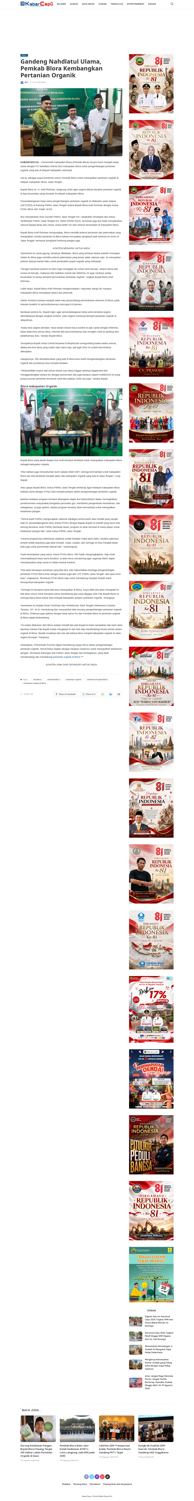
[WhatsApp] (102, 694)
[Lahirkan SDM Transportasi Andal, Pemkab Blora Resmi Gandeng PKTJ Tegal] (116, 1428)
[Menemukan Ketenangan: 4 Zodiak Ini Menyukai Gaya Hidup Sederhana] (135, 1350)
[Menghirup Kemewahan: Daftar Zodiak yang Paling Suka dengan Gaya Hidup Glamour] (135, 1365)
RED (26, 82)
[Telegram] (118, 694)
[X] (91, 1476)
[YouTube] (102, 1476)
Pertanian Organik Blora (98, 679)
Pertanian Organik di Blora (35, 683)
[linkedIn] (110, 694)
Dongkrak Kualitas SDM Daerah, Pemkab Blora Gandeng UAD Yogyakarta (153, 1449)
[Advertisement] (97, 27)
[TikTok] (107, 1476)
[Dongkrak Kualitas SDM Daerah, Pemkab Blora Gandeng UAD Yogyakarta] (156, 1428)
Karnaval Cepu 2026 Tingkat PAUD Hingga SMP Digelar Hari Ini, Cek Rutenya (159, 1336)
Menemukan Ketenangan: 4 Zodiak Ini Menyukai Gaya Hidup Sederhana (158, 1349)
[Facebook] (86, 1476)
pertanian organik (74, 679)
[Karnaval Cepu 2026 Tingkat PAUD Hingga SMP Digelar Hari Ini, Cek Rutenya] (135, 1336)
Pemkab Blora (54, 679)
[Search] (172, 4)
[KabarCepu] (36, 4)
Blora (24, 55)
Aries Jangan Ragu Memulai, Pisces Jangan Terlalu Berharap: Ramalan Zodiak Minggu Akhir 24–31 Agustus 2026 (159, 1382)
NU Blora (37, 679)
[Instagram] (97, 1476)
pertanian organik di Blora (66, 657)
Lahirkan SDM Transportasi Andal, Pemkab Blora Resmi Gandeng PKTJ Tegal (115, 1449)
